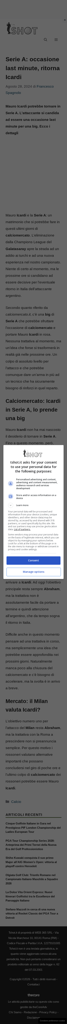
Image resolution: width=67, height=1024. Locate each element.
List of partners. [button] (22, 529)
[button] (33, 505)
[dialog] (33, 512)
